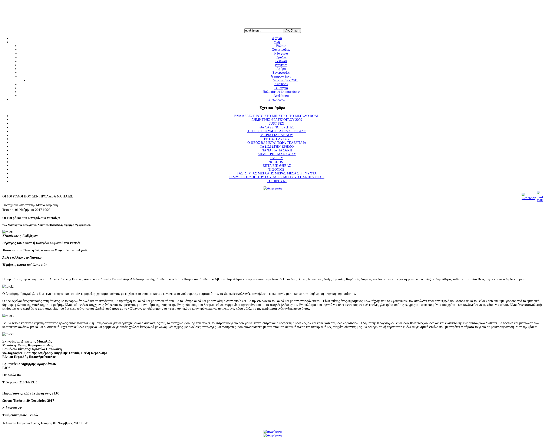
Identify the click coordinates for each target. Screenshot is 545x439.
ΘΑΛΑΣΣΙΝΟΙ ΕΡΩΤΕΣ (277, 127)
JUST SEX (276, 123)
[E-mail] (540, 200)
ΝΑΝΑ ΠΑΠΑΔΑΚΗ (276, 150)
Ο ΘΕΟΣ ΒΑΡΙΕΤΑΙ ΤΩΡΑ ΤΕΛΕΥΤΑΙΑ (276, 142)
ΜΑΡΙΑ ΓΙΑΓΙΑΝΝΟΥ (276, 135)
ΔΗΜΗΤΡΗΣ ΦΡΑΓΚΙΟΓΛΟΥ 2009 (276, 119)
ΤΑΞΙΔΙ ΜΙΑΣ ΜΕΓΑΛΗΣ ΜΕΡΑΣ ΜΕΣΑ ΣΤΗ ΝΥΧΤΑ (277, 173)
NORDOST (276, 162)
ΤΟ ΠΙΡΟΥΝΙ (277, 181)
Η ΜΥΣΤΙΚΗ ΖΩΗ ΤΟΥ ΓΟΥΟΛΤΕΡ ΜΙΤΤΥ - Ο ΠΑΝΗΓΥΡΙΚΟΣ (276, 177)
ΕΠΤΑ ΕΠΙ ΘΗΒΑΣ (277, 165)
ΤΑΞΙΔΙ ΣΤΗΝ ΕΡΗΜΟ (277, 146)
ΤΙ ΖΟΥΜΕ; (276, 169)
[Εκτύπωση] (529, 198)
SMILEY (276, 158)
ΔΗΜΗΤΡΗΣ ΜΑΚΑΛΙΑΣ (277, 154)
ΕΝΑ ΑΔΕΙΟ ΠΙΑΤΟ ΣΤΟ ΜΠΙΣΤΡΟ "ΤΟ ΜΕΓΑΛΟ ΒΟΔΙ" (276, 116)
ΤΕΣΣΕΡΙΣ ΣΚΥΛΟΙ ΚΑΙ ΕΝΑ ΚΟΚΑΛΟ (276, 131)
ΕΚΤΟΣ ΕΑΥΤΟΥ (277, 139)
